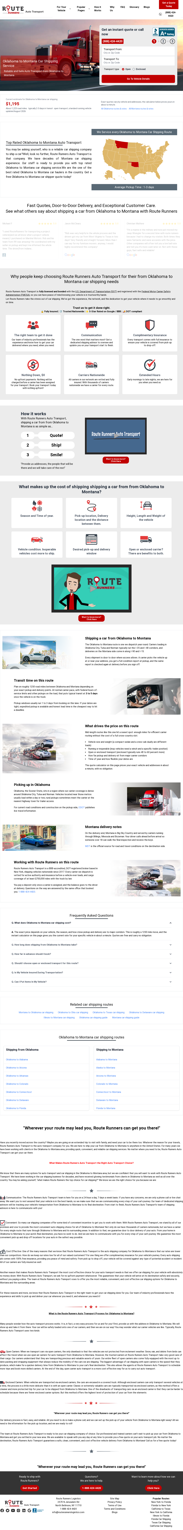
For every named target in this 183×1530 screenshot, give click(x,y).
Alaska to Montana (105, 1067)
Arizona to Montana (106, 1075)
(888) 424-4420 (112, 41)
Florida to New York (161, 1505)
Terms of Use (115, 1505)
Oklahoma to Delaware (17, 1100)
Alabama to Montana (106, 1059)
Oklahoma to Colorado (17, 1084)
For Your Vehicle (61, 9)
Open (128, 69)
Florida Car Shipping (161, 1519)
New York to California (161, 1512)
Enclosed (141, 69)
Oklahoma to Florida (16, 1108)
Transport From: (113, 49)
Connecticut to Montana (108, 1092)
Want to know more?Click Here (116, 460)
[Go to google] (29, 1510)
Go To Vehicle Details (138, 78)
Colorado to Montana (107, 1084)
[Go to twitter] (7, 1510)
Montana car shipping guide (125, 1017)
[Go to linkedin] (24, 1510)
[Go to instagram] (18, 1510)
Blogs (147, 7)
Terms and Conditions (115, 1508)
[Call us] (160, 14)
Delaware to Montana (107, 1100)
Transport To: (111, 59)
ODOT (81, 807)
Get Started (30, 1488)
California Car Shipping (161, 1526)
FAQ (123, 7)
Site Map (114, 1498)
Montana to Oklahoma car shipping (36, 1012)
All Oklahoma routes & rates (114, 109)
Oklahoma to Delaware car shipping (146, 1012)
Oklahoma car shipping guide (93, 1017)
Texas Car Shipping (161, 1522)
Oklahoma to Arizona (16, 1067)
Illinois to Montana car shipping (59, 1017)
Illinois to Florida (161, 1515)
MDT (87, 846)
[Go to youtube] (13, 1510)
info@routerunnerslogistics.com (68, 1512)
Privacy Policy (115, 1502)
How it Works (97, 9)
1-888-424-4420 (26, 891)
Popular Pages (81, 9)
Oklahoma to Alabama (17, 1059)
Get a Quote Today (168, 4)
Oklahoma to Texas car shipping (109, 1012)
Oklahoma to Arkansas (17, 1075)
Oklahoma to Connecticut (19, 1092)
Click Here (153, 1488)
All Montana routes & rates (141, 109)
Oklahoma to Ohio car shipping (73, 1012)
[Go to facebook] (2, 1510)
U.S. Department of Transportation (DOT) (96, 291)
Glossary (134, 7)
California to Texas (161, 1508)
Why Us (112, 9)
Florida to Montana (105, 1108)
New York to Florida (161, 1502)
